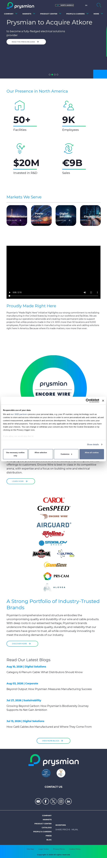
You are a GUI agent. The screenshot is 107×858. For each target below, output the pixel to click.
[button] (64, 5)
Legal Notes (43, 849)
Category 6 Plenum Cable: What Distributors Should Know (45, 672)
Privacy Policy (59, 849)
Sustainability (32, 700)
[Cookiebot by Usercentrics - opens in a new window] (87, 401)
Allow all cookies (92, 453)
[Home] (20, 5)
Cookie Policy (75, 849)
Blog (49, 840)
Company (47, 815)
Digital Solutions (35, 666)
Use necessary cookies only (15, 454)
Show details (93, 444)
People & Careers (42, 832)
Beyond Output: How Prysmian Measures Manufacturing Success (49, 689)
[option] (53, 39)
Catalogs (47, 827)
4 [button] (57, 74)
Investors (60, 825)
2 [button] (52, 74)
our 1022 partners (19, 414)
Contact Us (53, 786)
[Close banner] (103, 400)
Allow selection (41, 453)
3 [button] (55, 74)
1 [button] (49, 74)
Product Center (43, 824)
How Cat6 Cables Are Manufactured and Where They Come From (49, 726)
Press (49, 836)
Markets (47, 819)
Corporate (31, 683)
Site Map (30, 849)
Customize (65, 454)
